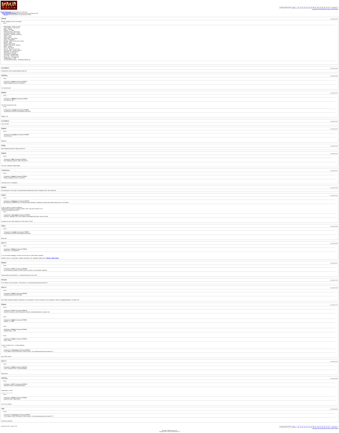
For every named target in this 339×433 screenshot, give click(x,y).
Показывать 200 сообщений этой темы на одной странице (325, 9)
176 (300, 7)
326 (329, 7)
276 (327, 7)
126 (298, 7)
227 (315, 7)
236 (324, 7)
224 (309, 7)
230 (322, 7)
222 (304, 7)
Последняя (334, 7)
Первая (293, 7)
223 (307, 7)
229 (320, 7)
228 (318, 7)
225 (311, 7)
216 (302, 7)
